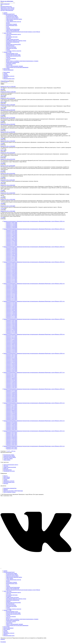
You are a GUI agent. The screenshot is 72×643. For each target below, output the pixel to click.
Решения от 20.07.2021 (11, 310)
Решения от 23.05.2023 (11, 272)
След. (14, 451)
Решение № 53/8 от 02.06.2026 (8, 159)
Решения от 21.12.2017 (11, 373)
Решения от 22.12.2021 (11, 317)
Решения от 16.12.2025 (11, 244)
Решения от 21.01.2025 (11, 230)
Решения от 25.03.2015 (11, 417)
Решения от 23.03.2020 (11, 325)
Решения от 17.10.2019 (11, 339)
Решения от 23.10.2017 (11, 377)
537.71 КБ (3, 107)
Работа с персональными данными (14, 66)
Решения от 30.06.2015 (11, 411)
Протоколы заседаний (11, 48)
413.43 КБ (3, 156)
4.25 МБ (2, 129)
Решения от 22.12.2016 (11, 390)
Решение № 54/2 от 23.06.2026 (8, 141)
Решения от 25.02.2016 (11, 400)
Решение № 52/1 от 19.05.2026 (8, 199)
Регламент (8, 38)
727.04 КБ (3, 208)
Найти (2, 83)
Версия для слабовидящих (7, 1)
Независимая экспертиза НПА (13, 44)
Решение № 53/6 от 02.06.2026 (8, 173)
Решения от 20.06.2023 (11, 274)
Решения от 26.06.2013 (11, 438)
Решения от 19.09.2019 (11, 340)
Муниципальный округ (9, 14)
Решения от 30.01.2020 (11, 321)
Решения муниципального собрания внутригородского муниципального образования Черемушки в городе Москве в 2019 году (34, 334)
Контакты (5, 74)
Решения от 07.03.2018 (11, 367)
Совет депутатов (7, 33)
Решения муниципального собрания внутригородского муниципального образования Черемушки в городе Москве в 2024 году (34, 246)
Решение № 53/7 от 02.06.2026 (8, 165)
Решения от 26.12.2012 (11, 447)
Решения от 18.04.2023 (11, 270)
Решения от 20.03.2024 (11, 250)
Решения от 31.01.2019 (11, 352)
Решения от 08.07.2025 (11, 239)
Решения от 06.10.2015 (11, 408)
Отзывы (5, 73)
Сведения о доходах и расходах (13, 50)
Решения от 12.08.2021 (11, 311)
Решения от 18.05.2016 (11, 395)
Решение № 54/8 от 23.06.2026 (8, 104)
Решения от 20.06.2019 (11, 343)
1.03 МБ (2, 217)
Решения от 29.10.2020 (11, 330)
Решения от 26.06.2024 (11, 253)
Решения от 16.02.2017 (11, 386)
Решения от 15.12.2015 (11, 404)
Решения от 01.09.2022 (11, 291)
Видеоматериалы (10, 45)
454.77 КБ (3, 150)
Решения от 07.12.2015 (11, 405)
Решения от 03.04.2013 (11, 441)
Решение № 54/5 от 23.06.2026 (8, 117)
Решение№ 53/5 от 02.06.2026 (8, 180)
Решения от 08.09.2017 (11, 378)
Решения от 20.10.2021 (11, 315)
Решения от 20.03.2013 (11, 442)
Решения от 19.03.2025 (11, 234)
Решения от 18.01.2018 (11, 371)
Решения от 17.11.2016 (11, 391)
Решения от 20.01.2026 (11, 222)
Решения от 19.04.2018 (11, 364)
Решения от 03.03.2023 (11, 267)
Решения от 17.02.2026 (11, 223)
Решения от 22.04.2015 (11, 414)
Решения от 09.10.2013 (11, 436)
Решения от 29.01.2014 (11, 429)
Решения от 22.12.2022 (11, 300)
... (10, 451)
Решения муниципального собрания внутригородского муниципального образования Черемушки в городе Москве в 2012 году (34, 446)
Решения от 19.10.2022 (11, 293)
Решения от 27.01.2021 (11, 302)
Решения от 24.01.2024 (11, 248)
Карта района (6, 72)
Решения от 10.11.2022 (11, 295)
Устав (7, 26)
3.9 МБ (2, 190)
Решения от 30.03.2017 (11, 383)
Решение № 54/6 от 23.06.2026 (8, 110)
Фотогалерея (6, 68)
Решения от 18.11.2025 (11, 242)
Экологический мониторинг (13, 29)
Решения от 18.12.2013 (11, 432)
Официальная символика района (14, 19)
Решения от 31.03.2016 (11, 397)
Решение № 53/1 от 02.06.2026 (8, 193)
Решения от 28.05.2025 (11, 236)
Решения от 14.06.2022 (11, 288)
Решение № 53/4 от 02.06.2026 (8, 185)
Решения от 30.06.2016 (11, 394)
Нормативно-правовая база (12, 41)
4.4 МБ (2, 121)
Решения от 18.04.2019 (11, 347)
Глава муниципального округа (13, 34)
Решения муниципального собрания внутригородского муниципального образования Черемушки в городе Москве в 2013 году (34, 430)
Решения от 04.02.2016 (11, 401)
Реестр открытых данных (9, 492)
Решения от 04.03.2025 (11, 232)
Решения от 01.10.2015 (11, 409)
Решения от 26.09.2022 (11, 292)
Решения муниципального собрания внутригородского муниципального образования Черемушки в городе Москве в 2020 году (34, 319)
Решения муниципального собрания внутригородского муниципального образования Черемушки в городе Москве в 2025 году (34, 229)
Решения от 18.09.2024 (11, 255)
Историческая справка (11, 15)
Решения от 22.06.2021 (11, 309)
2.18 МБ (2, 177)
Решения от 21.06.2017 (11, 381)
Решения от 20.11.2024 (11, 258)
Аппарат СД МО (7, 52)
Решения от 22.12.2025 (11, 245)
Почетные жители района (12, 17)
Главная (5, 12)
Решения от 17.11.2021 (11, 316)
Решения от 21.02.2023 (11, 265)
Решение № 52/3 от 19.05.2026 (8, 211)
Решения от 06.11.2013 (11, 434)
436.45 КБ (3, 102)
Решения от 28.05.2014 (11, 424)
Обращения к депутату (8, 76)
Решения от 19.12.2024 (11, 260)
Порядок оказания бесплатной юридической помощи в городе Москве (23, 31)
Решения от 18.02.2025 (11, 231)
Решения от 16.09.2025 (11, 240)
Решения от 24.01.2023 (11, 263)
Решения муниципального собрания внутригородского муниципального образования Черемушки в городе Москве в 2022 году (34, 283)
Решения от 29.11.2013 (11, 433)
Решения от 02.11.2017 (11, 376)
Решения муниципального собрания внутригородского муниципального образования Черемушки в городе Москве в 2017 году (34, 372)
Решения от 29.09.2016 (11, 392)
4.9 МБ (2, 143)
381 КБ (2, 89)
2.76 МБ (2, 115)
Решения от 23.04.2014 (11, 425)
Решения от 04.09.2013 (11, 437)
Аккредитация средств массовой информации (17, 67)
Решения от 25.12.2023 (11, 282)
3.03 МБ (2, 163)
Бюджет (8, 22)
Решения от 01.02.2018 (11, 370)
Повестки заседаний (11, 47)
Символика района (8, 458)
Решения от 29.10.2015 (11, 406)
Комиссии (5, 468)
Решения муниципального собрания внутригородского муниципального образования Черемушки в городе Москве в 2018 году (34, 353)
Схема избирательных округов (13, 21)
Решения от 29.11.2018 (11, 356)
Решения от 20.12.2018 (11, 354)
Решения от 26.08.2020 (11, 328)
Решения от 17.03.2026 (11, 225)
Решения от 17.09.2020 (11, 329)
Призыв (8, 28)
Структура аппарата (11, 58)
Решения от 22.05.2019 (11, 345)
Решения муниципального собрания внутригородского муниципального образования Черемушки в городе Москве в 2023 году (34, 262)
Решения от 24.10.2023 (11, 278)
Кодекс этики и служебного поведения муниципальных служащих (22, 61)
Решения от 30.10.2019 (11, 338)
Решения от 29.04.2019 (11, 348)
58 (12, 451)
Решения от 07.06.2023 (11, 273)
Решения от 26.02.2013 (11, 443)
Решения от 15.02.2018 (11, 368)
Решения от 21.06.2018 (11, 361)
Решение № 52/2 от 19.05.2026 (8, 205)
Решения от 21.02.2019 (11, 350)
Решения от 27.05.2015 (11, 413)
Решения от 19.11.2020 (11, 331)
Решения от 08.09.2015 (11, 410)
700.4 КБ (3, 182)
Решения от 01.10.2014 (11, 422)
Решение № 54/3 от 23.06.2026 (8, 132)
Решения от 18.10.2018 (11, 358)
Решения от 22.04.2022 (11, 287)
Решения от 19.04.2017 (11, 382)
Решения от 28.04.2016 (11, 396)
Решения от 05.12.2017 (11, 375)
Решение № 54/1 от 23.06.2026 (8, 146)
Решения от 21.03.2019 (11, 349)
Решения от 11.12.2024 (11, 259)
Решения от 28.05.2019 (11, 344)
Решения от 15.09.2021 (11, 312)
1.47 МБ (2, 196)
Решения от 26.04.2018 (11, 363)
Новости (5, 77)
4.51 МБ (2, 170)
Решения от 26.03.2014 (11, 427)
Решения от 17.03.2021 (11, 305)
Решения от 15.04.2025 (11, 235)
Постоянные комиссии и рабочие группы (16, 40)
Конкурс (8, 59)
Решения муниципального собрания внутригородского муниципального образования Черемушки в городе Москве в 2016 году (34, 389)
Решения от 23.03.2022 (11, 286)
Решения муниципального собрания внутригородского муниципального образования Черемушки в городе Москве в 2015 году (34, 403)
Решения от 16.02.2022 (11, 284)
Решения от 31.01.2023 (11, 264)
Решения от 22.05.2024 (11, 251)
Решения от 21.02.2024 (11, 249)
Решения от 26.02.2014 (11, 428)
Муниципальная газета (11, 25)
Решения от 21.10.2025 (11, 241)
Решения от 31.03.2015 (11, 415)
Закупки (8, 57)
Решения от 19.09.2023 (11, 276)
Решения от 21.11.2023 (11, 279)
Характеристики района (12, 16)
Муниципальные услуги (12, 53)
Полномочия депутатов (11, 36)
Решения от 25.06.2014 (11, 423)
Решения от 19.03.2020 (11, 324)
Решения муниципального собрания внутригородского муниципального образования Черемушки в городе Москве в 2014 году (34, 420)
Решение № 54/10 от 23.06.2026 (8, 91)
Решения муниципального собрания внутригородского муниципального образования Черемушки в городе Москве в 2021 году (34, 301)
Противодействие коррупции (13, 54)
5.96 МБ (2, 203)
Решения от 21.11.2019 (11, 336)
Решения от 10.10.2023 (11, 277)
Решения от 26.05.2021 (11, 307)
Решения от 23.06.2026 (11, 227)
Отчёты (8, 49)
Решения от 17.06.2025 (11, 237)
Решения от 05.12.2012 (11, 448)
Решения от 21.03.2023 (11, 268)
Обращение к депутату (8, 480)
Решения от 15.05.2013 (11, 439)
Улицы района (9, 20)
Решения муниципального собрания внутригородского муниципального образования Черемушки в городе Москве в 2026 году (34, 221)
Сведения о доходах (11, 63)
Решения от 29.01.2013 (11, 444)
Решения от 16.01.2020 (11, 320)
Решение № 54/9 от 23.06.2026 (8, 98)
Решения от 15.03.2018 (11, 366)
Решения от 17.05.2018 (11, 362)
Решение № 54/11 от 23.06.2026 (8, 86)
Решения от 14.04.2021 (11, 314)
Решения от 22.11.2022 (11, 296)
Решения (8, 43)
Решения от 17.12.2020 (11, 333)
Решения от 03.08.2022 (11, 289)
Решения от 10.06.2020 (11, 326)
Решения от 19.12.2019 (11, 335)
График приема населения (12, 39)
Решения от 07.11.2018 (11, 357)
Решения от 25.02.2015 (11, 418)
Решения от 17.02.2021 (11, 303)
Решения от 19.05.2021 (11, 306)
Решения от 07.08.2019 (11, 342)
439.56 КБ (3, 95)
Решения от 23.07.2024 (11, 254)
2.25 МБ (2, 138)
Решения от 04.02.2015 (11, 419)
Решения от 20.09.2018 (11, 359)
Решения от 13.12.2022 (11, 298)
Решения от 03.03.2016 (11, 399)
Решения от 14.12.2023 (11, 281)
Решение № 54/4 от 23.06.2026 (8, 124)
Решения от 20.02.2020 (11, 323)
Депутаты (8, 35)
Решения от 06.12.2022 (11, 297)
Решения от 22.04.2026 (11, 226)
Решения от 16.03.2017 (11, 385)
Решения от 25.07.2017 (11, 380)
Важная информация (8, 69)
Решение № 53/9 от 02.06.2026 (8, 152)
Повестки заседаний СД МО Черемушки (13, 490)
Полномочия (9, 64)
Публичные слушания (11, 24)
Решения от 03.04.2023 (11, 269)
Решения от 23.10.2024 (11, 256)
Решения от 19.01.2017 (11, 387)
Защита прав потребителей (12, 30)
